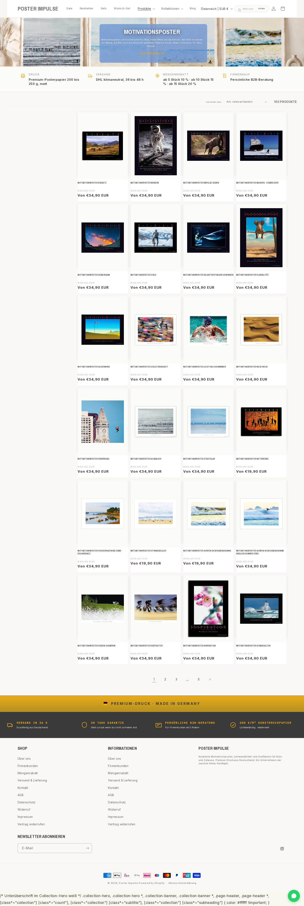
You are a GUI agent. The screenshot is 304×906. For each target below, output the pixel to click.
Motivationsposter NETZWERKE (252, 459)
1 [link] (154, 679)
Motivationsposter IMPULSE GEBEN (201, 182)
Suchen (261, 9)
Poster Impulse (128, 883)
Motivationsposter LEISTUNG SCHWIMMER (204, 366)
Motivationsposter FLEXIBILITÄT (252, 275)
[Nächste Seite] (209, 679)
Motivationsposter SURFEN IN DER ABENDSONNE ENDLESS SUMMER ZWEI (260, 552)
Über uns (24, 758)
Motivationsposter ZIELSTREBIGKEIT (149, 366)
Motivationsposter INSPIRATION (199, 645)
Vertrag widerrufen (31, 824)
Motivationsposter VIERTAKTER (146, 645)
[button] (146, 8)
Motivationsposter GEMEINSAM (94, 275)
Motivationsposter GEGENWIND (94, 366)
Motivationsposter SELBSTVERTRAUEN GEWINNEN (208, 275)
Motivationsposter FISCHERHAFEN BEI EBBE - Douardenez (100, 552)
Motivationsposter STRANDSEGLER (148, 550)
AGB (21, 795)
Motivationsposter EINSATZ (92, 182)
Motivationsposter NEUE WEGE (252, 366)
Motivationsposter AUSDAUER (145, 459)
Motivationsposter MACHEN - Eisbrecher (257, 182)
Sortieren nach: (214, 102)
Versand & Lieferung (32, 780)
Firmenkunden (28, 766)
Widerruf (24, 809)
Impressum (25, 816)
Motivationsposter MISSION (144, 182)
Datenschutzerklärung (182, 883)
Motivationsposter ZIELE (143, 275)
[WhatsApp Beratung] (294, 896)
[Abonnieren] (87, 848)
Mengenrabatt (28, 773)
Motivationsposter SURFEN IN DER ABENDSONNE (207, 550)
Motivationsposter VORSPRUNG (93, 459)
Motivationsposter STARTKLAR (199, 459)
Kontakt (23, 787)
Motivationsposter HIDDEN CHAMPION (96, 645)
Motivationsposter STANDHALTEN (253, 645)
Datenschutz (26, 802)
